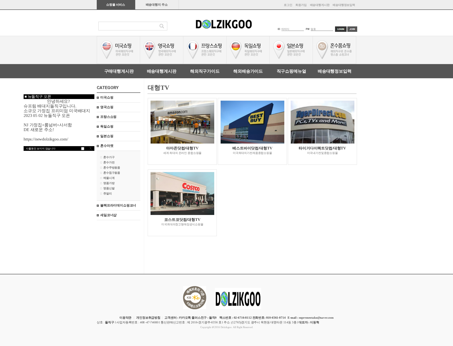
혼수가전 (108, 162)
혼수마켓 (106, 146)
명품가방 (108, 183)
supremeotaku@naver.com (316, 317)
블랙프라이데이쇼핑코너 (118, 205)
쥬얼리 (107, 193)
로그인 (288, 5)
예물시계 (108, 178)
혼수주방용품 (111, 167)
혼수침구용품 (111, 172)
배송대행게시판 (320, 5)
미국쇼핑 (106, 97)
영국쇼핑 (106, 107)
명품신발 (108, 188)
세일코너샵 (108, 215)
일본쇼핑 (106, 136)
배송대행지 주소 (157, 4)
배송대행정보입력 (344, 5)
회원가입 (300, 5)
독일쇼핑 (106, 126)
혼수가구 (108, 157)
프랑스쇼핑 (108, 117)
